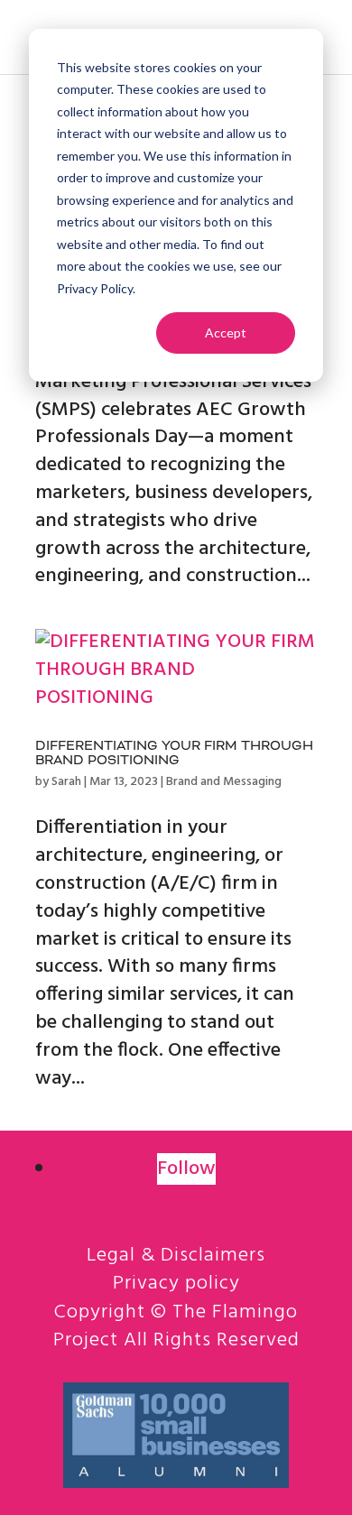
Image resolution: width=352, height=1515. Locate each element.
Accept (225, 332)
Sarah (66, 781)
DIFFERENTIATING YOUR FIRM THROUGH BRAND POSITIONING (174, 754)
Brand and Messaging (224, 781)
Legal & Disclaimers (176, 1255)
